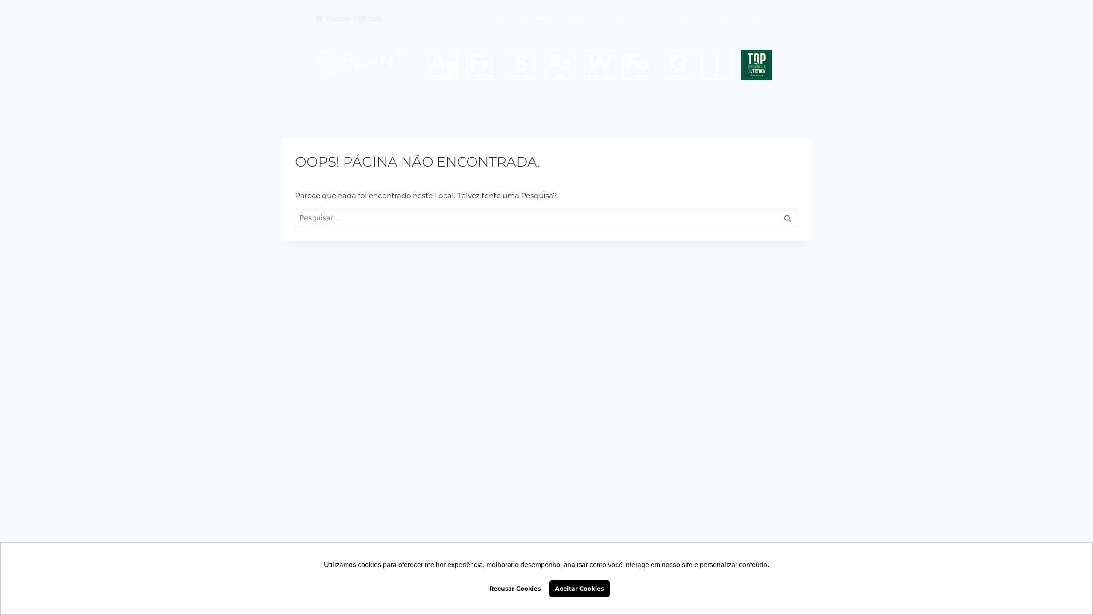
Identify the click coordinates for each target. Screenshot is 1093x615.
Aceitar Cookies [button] (579, 588)
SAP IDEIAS (537, 18)
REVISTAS (716, 18)
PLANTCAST (620, 18)
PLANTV (578, 18)
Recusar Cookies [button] (515, 588)
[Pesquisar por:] (546, 218)
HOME (498, 18)
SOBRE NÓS (761, 18)
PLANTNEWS (669, 18)
